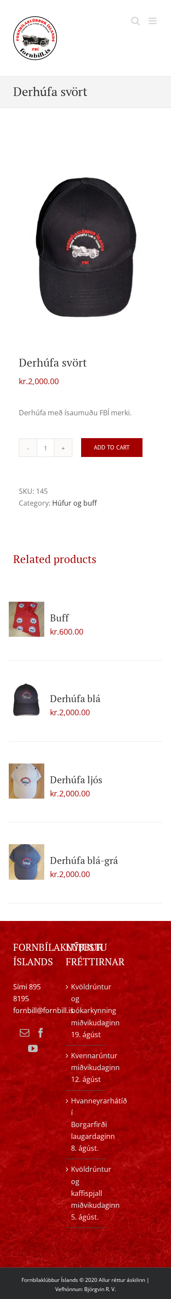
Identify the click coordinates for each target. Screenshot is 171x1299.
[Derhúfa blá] (26, 700)
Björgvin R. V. (100, 1289)
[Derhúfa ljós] (26, 781)
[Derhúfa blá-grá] (26, 862)
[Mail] (24, 1033)
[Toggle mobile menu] (153, 20)
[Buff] (26, 619)
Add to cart (112, 447)
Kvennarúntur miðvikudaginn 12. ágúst (86, 1067)
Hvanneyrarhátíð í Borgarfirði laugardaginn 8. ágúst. (86, 1124)
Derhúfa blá (75, 698)
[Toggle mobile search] (135, 20)
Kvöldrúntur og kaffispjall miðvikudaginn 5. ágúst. (86, 1193)
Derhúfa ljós (76, 779)
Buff (59, 617)
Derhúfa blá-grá (84, 860)
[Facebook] (41, 1033)
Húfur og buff (74, 503)
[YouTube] (33, 1048)
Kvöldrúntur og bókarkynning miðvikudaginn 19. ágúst (86, 1010)
